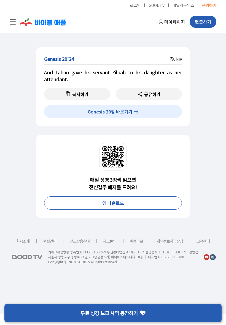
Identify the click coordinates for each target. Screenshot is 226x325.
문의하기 (209, 5)
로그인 (135, 5)
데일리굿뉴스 (183, 5)
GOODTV (157, 5)
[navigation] (13, 22)
